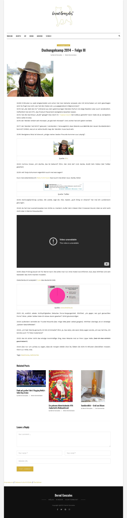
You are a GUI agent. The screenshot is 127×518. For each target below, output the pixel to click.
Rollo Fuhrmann (43, 178)
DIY (25, 36)
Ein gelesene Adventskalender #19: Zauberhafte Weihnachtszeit (61, 406)
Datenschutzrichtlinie (23, 482)
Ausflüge (39, 36)
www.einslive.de (66, 308)
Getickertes (34, 355)
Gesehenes (25, 355)
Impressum (8, 482)
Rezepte (18, 36)
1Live (39, 280)
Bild (66, 158)
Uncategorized (63, 45)
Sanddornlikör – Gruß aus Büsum (92, 405)
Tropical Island (65, 115)
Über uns (10, 36)
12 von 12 (48, 36)
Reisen (31, 36)
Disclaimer (38, 482)
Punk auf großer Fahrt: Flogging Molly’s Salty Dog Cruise (31, 391)
